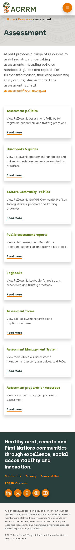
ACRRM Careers (16, 483)
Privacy (31, 476)
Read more (14, 132)
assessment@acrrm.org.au (25, 91)
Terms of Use (50, 476)
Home (11, 19)
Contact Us (13, 476)
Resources (25, 19)
